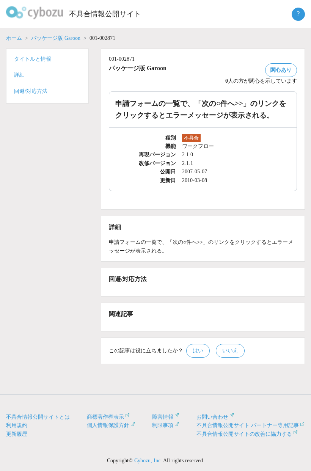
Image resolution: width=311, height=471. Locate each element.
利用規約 (16, 425)
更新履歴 (16, 434)
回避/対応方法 (30, 91)
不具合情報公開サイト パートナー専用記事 (247, 425)
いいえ (230, 350)
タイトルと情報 (32, 59)
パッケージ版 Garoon (55, 38)
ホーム (14, 38)
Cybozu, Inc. (148, 460)
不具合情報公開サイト (105, 14)
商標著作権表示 (105, 417)
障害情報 (162, 417)
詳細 (19, 75)
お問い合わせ (212, 417)
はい (198, 350)
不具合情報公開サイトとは (38, 417)
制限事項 (162, 425)
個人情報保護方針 (108, 425)
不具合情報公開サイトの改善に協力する (244, 434)
